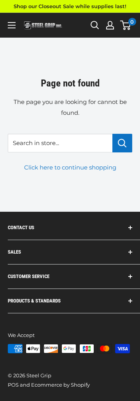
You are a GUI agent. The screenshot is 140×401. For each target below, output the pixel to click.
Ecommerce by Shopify (60, 385)
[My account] (110, 25)
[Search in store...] (122, 143)
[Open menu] (12, 25)
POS (13, 385)
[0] (126, 25)
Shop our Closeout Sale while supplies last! (70, 6)
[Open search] (95, 25)
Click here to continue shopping (70, 167)
